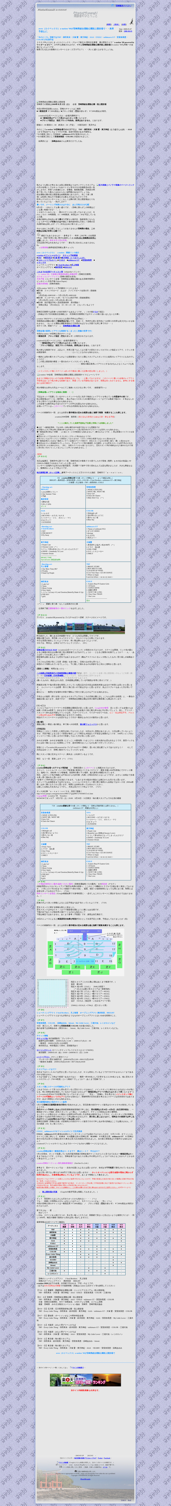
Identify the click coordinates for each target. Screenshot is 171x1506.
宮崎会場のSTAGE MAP (47, 650)
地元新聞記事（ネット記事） (49, 473)
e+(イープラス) (44, 1057)
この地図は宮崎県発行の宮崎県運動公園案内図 (56, 673)
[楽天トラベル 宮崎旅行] (85, 1386)
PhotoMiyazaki (85, 1479)
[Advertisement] (85, 74)
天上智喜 (75, 265)
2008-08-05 (128, 31)
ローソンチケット (44, 1050)
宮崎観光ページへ (123, 6)
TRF (40, 258)
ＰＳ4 (95, 312)
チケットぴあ (42, 1038)
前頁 (109, 24)
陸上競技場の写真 (49, 1192)
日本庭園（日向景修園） (54, 676)
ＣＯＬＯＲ (41, 263)
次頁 (124, 24)
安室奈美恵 (87, 260)
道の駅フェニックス (88, 724)
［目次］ (116, 24)
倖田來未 (48, 258)
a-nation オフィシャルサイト (49, 255)
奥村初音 (59, 267)
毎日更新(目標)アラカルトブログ (85, 1458)
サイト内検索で (78, 1368)
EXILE (62, 260)
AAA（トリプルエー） (47, 260)
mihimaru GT (73, 260)
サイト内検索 (63, 1462)
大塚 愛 (57, 258)
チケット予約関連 (70, 255)
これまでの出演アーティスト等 (50, 272)
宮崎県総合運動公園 (71, 326)
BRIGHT (68, 267)
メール (105, 1467)
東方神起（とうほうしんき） (73, 258)
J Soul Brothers (63, 265)
